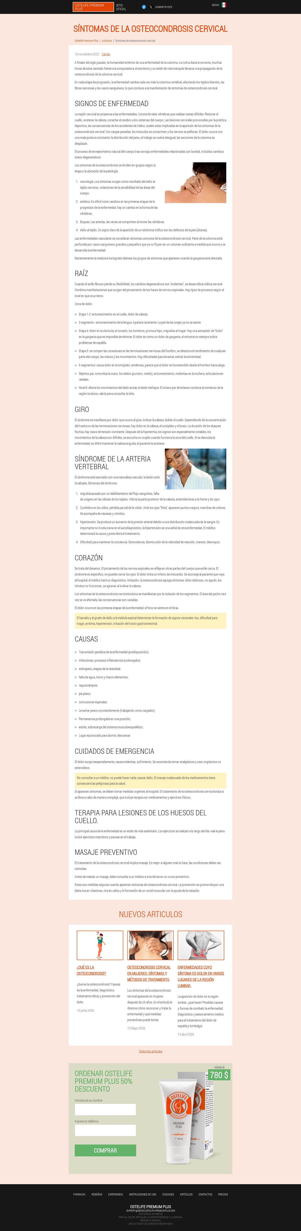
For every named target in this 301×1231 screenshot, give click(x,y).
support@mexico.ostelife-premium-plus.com (150, 1210)
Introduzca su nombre (88, 1100)
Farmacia (79, 1194)
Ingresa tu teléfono (86, 1121)
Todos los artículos (150, 1051)
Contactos (205, 1194)
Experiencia (115, 1194)
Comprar (105, 1150)
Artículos (186, 1194)
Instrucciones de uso (142, 1194)
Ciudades (168, 1194)
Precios (223, 1194)
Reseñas (97, 1194)
